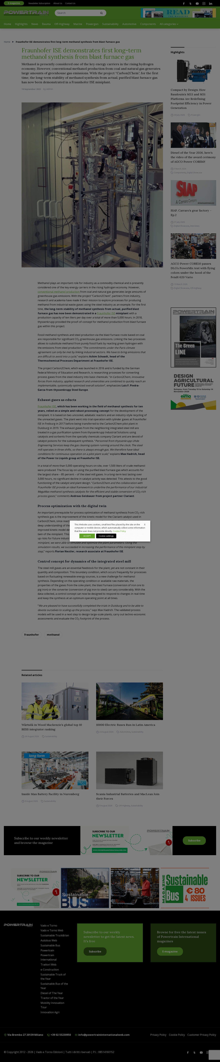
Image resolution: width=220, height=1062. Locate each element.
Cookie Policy (119, 531)
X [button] (144, 524)
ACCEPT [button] (87, 535)
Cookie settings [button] (106, 535)
